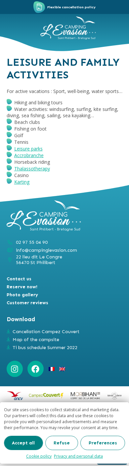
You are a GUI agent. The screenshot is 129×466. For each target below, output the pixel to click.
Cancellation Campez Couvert (46, 331)
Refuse (62, 443)
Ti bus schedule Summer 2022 (45, 347)
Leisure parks (28, 148)
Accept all (23, 443)
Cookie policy (39, 456)
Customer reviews (27, 303)
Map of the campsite (36, 339)
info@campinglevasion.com (46, 250)
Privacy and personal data (78, 456)
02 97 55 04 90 (32, 242)
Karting (21, 182)
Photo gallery (22, 295)
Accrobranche (29, 155)
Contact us (19, 279)
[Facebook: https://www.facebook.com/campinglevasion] (35, 369)
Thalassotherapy (32, 168)
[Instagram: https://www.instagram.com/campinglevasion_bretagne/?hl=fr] (15, 369)
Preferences (103, 443)
